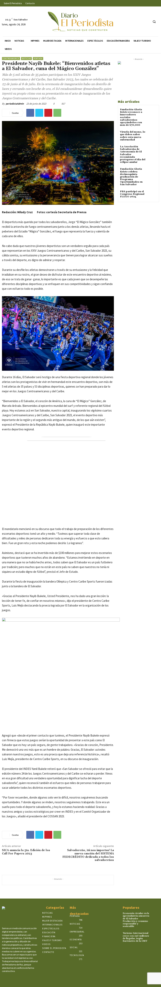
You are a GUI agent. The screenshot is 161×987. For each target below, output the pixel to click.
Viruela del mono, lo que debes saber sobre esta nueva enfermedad (132, 135)
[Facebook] (123, 21)
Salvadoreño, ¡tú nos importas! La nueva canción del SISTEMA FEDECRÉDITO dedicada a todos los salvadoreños (88, 855)
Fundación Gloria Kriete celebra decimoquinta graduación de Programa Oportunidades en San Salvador (131, 177)
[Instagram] (131, 21)
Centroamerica (11, 58)
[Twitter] (138, 21)
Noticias (26, 58)
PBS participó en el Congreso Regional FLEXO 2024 (132, 194)
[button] (154, 21)
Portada (38, 58)
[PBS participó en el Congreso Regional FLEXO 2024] (152, 195)
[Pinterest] (48, 113)
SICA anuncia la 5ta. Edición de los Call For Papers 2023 (26, 852)
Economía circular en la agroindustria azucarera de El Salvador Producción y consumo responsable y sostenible (136, 920)
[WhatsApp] (57, 113)
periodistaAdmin (15, 103)
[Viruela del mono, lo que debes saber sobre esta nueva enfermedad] (152, 135)
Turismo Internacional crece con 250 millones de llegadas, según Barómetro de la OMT (136, 937)
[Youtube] (145, 21)
